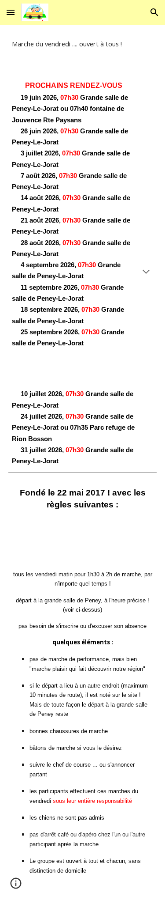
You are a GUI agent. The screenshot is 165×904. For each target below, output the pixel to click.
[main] (82, 44)
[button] (10, 12)
